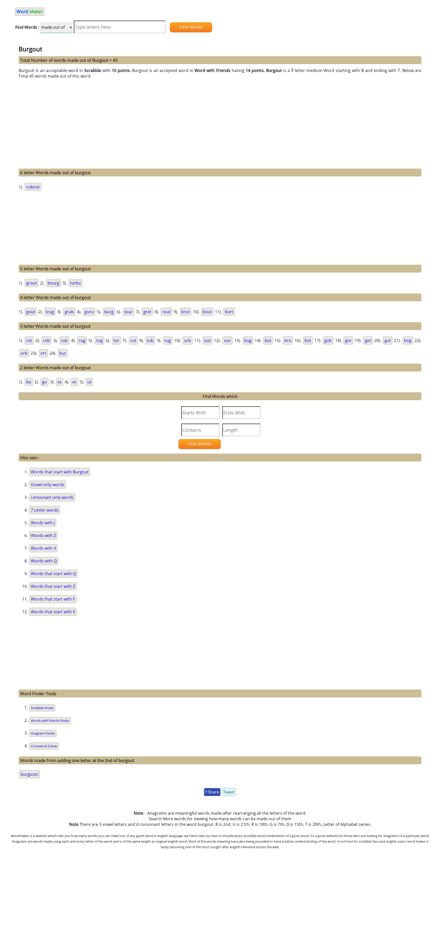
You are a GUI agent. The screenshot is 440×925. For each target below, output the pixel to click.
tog (99, 340)
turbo (75, 283)
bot (308, 340)
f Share (212, 792)
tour (128, 312)
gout (30, 312)
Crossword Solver (44, 746)
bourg (53, 283)
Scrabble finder (42, 708)
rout (166, 312)
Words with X (43, 548)
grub (69, 312)
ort (43, 353)
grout (31, 283)
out (207, 340)
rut (133, 340)
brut (185, 312)
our (227, 340)
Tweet (229, 792)
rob (46, 340)
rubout (33, 187)
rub (64, 340)
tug (167, 340)
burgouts (29, 774)
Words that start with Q (53, 573)
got (368, 340)
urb (187, 340)
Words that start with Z (53, 586)
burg (109, 312)
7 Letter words (45, 510)
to (60, 382)
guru (89, 312)
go (44, 382)
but (268, 340)
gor (348, 340)
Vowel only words (47, 484)
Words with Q (44, 561)
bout (207, 312)
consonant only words (52, 497)
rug (82, 340)
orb (24, 353)
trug (50, 312)
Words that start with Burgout (60, 472)
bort (229, 312)
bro (287, 340)
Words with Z (43, 535)
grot (147, 312)
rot (29, 340)
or (74, 382)
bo (28, 382)
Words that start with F (53, 599)
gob (328, 340)
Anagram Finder (43, 733)
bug (248, 340)
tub (150, 340)
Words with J (43, 523)
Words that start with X (53, 612)
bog (407, 340)
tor (116, 340)
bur (62, 353)
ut (89, 382)
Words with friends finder (50, 720)
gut (387, 340)
